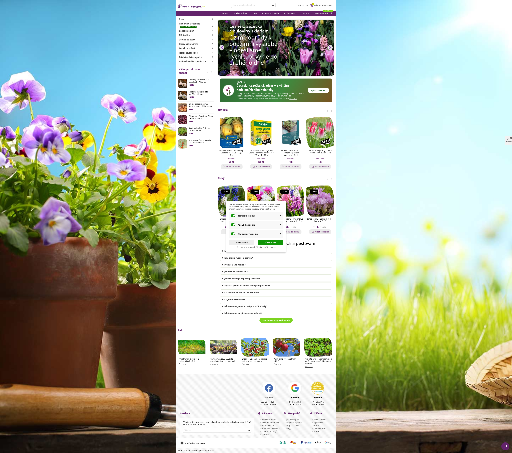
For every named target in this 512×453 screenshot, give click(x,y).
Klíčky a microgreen (188, 44)
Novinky (225, 13)
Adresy (315, 425)
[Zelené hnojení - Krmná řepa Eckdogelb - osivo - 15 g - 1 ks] (231, 132)
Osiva (181, 19)
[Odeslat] (273, 5)
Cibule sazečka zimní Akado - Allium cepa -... (201, 117)
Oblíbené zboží (319, 428)
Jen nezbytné (241, 242)
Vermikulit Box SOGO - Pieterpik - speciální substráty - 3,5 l (291, 152)
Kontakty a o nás (268, 419)
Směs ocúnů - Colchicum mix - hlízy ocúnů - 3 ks (320, 220)
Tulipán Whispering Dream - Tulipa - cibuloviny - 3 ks (320, 151)
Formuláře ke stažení (270, 428)
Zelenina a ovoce (187, 39)
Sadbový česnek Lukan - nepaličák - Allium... (199, 81)
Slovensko (290, 13)
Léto (180, 330)
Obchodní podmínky (269, 422)
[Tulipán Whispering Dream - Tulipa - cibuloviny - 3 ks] (320, 132)
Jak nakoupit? (292, 419)
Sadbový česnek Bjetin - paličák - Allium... (199, 93)
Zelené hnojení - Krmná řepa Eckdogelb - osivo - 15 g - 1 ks (232, 152)
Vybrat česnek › (318, 90)
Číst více (182, 364)
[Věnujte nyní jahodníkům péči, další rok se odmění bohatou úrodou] (318, 346)
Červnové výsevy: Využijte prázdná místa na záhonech (222, 360)
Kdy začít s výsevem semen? (238, 257)
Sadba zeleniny (186, 30)
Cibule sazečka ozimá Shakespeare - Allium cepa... (201, 105)
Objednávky (317, 422)
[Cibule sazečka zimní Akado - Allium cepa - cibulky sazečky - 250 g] (182, 119)
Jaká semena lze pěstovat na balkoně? (243, 313)
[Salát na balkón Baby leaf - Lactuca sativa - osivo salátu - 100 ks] (182, 131)
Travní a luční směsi (188, 52)
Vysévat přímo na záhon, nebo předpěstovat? (247, 285)
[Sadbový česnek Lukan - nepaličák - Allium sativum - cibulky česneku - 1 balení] (182, 83)
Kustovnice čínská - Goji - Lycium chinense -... (200, 141)
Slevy (221, 178)
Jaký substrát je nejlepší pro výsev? (242, 278)
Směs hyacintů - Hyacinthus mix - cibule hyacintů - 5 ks (290, 220)
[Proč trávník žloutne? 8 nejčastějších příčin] (191, 346)
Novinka (223, 110)
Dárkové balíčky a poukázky (192, 61)
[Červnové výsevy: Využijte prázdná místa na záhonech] (223, 346)
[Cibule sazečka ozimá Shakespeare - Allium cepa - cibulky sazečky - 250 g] (182, 107)
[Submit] (248, 430)
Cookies (316, 431)
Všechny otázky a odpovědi (276, 320)
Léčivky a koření (187, 48)
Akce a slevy (241, 13)
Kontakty (305, 13)
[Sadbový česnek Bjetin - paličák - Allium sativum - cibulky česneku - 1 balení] (182, 95)
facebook (269, 397)
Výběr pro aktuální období (190, 71)
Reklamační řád (267, 425)
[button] (207, 72)
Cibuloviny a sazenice (189, 25)
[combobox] (251, 5)
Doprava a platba (271, 13)
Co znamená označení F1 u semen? (241, 292)
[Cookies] (311, 431)
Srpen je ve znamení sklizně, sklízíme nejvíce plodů (254, 360)
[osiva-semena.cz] (194, 5)
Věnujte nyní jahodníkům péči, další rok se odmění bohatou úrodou (318, 361)
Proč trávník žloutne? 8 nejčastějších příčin (189, 360)
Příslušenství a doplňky (190, 57)
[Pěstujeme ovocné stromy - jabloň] (286, 346)
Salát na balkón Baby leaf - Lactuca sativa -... (200, 129)
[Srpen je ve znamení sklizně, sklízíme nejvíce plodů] (255, 346)
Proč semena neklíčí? (234, 264)
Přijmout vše (270, 242)
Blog (255, 13)
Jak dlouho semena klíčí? (236, 271)
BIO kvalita (184, 35)
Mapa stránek (292, 425)
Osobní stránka (319, 419)
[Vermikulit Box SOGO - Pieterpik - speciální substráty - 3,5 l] (290, 132)
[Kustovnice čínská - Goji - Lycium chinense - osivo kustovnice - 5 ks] (182, 144)
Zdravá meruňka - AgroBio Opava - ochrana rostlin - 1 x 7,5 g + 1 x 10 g (261, 152)
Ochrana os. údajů (268, 431)
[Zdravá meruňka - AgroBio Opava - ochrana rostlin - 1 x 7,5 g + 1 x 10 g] (261, 132)
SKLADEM (293, 99)
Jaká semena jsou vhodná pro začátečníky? (245, 306)
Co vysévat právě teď (322, 13)
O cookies (264, 434)
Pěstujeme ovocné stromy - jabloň (286, 360)
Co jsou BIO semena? (234, 299)
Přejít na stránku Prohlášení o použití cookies (256, 247)
